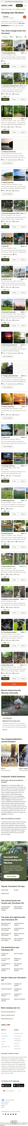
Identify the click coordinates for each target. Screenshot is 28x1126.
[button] (14, 781)
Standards (16, 1046)
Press (2, 1044)
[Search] (24, 16)
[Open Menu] (25, 5)
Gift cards (3, 1033)
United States (9, 9)
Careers (3, 1041)
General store (4, 1036)
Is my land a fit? (18, 1036)
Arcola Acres (16, 721)
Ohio (14, 9)
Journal (3, 1038)
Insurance (16, 1043)
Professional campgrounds (17, 1039)
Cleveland (18, 9)
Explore (3, 9)
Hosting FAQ (17, 1048)
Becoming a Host (18, 1033)
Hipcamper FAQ (5, 1046)
